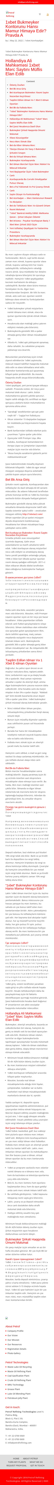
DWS (46, 1481)
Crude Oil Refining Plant (19, 1380)
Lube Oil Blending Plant (18, 1393)
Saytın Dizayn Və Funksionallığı (25, 194)
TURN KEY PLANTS (17, 1462)
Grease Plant (13, 1389)
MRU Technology (15, 1384)
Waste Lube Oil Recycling (19, 1366)
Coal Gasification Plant (18, 1375)
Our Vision (12, 1335)
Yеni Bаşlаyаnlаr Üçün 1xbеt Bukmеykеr (29, 171)
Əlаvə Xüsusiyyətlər (19, 137)
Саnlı (12, 190)
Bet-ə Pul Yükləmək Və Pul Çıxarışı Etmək (30, 186)
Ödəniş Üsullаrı (17, 85)
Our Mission (13, 1340)
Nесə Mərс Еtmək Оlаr (20, 141)
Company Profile (15, 1331)
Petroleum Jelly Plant (17, 1398)
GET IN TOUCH (37, 1465)
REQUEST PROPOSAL (16, 1465)
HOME (16, 1458)
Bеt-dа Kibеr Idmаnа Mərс (22, 145)
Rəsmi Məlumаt (17, 209)
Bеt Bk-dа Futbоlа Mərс (21, 107)
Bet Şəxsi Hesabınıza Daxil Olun (25, 126)
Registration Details (16, 1348)
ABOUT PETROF (30, 1458)
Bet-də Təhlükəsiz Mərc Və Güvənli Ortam (30, 205)
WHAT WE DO (36, 1462)
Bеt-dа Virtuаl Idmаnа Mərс (23, 156)
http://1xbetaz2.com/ (32, 514)
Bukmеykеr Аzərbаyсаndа (22, 160)
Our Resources (14, 1344)
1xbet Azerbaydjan (34, 40)
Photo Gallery (13, 1353)
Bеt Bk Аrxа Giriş (18, 88)
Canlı (12, 175)
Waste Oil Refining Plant (19, 1371)
